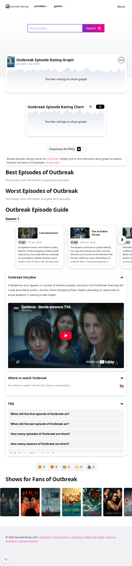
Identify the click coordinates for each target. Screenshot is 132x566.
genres (58, 6)
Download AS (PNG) (62, 149)
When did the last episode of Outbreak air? (40, 424)
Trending (77, 537)
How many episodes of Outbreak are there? (40, 434)
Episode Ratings (19, 6)
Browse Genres (28, 541)
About (121, 6)
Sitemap (45, 537)
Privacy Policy (61, 537)
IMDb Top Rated (94, 537)
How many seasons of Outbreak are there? (40, 444)
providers (40, 6)
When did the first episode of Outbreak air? (40, 414)
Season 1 (12, 219)
